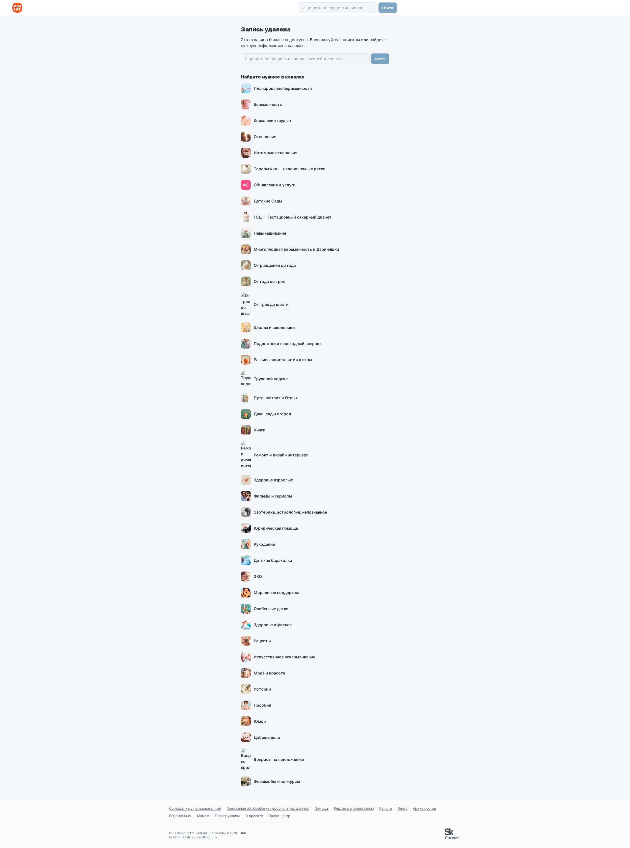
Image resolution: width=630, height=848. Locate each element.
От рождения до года (275, 265)
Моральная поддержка (276, 592)
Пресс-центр (279, 816)
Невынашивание (270, 233)
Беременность (268, 104)
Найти (387, 8)
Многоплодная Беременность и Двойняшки (296, 249)
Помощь (321, 808)
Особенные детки (271, 608)
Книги (259, 429)
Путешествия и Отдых (276, 397)
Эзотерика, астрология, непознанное (290, 512)
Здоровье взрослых (273, 479)
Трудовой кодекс (271, 378)
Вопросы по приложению (279, 759)
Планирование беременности (283, 88)
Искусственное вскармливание (284, 656)
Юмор (260, 721)
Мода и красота (269, 673)
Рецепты (262, 640)
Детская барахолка (273, 560)
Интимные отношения (275, 152)
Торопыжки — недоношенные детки (290, 168)
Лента (402, 808)
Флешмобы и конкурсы (277, 781)
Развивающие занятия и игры (283, 359)
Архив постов (424, 808)
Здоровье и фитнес (273, 624)
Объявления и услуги (275, 184)
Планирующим (227, 816)
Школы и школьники (274, 327)
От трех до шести (271, 304)
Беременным (180, 816)
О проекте (254, 816)
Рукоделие (264, 544)
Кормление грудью (272, 120)
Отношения (265, 136)
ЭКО (258, 576)
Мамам (203, 816)
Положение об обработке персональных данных (268, 808)
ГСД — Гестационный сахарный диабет (292, 217)
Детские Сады (268, 201)
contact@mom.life (204, 837)
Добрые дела (267, 737)
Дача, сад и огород (272, 413)
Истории (262, 689)
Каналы (385, 808)
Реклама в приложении (354, 808)
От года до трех (269, 281)
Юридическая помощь (276, 528)
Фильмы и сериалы (273, 496)
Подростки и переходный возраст (287, 343)
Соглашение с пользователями (195, 808)
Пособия (262, 705)
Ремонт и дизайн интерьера (281, 454)
